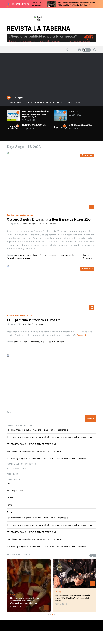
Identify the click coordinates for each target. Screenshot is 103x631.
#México (21, 102)
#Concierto (39, 102)
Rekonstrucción (13, 258)
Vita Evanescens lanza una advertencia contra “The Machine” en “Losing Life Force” (64, 4)
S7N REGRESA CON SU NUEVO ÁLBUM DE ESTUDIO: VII (31, 444)
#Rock (49, 102)
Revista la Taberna (38, 28)
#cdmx (29, 102)
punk (71, 255)
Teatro (9, 512)
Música (30, 215)
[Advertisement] (51, 75)
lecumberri (53, 255)
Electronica (34, 342)
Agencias (27, 324)
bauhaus (18, 255)
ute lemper (26, 258)
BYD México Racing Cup (80, 125)
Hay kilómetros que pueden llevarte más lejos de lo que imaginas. (35, 451)
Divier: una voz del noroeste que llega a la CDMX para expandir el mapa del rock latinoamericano (49, 437)
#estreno (78, 102)
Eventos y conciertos (16, 215)
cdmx (16, 342)
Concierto (24, 342)
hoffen (44, 255)
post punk (63, 255)
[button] (91, 555)
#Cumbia (69, 102)
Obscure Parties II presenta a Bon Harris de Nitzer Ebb (49, 219)
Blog (9, 483)
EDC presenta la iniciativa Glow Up (33, 320)
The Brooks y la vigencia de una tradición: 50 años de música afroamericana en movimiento (47, 458)
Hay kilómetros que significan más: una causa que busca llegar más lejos (35, 114)
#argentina (58, 102)
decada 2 (36, 255)
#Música (11, 102)
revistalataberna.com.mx (33, 224)
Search (10, 412)
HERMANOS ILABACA (34, 125)
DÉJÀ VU (73, 111)
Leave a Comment (56, 342)
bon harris (27, 255)
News (29, 316)
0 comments (51, 224)
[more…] (81, 335)
